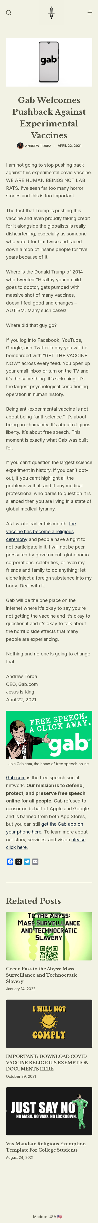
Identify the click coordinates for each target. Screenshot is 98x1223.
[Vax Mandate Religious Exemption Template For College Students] (49, 1111)
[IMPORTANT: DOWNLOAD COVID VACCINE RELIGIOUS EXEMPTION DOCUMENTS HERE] (49, 1024)
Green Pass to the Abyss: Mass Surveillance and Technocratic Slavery (42, 975)
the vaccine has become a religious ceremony (41, 531)
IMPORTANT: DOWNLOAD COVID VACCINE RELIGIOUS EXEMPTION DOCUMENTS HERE (47, 1063)
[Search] (8, 12)
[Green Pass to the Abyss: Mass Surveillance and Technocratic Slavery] (49, 936)
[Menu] (90, 12)
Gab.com (16, 777)
